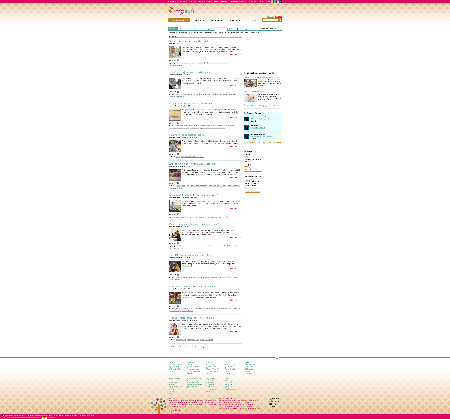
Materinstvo (172, 32)
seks (178, 279)
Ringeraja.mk (256, 408)
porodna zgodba (181, 186)
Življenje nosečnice (193, 370)
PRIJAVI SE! (270, 17)
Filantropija (209, 391)
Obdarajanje (210, 384)
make (226, 63)
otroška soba (183, 128)
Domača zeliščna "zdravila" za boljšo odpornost (193, 286)
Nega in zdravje (195, 29)
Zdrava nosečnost (193, 366)
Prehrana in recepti (250, 364)
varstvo (192, 217)
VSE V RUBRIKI (251, 105)
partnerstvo (209, 277)
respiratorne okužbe (182, 217)
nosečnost (205, 94)
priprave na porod (196, 246)
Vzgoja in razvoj (230, 364)
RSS (273, 407)
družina (190, 311)
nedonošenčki (231, 186)
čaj (239, 308)
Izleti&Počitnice (224, 1)
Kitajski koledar (192, 386)
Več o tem (51, 418)
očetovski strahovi (182, 94)
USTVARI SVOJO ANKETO (252, 192)
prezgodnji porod (192, 186)
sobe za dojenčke (219, 128)
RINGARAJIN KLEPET (266, 29)
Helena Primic (177, 75)
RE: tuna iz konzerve (258, 128)
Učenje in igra (229, 366)
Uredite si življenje (174, 366)
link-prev (184, 347)
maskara (221, 63)
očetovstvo (224, 94)
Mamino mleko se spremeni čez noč (187, 135)
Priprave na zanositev (175, 364)
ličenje (203, 63)
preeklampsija (202, 186)
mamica (188, 63)
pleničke (225, 125)
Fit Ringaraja (248, 373)
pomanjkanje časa (176, 65)
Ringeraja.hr (250, 404)
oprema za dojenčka (182, 125)
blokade (230, 246)
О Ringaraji (228, 381)
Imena (277, 29)
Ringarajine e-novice (194, 388)
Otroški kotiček (252, 1)
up (217, 63)
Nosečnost (217, 20)
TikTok (274, 404)
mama (183, 63)
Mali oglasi (172, 391)
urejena (178, 63)
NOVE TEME (251, 142)
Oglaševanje (229, 386)
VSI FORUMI (277, 142)
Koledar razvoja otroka (194, 384)
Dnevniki (171, 384)
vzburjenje (184, 277)
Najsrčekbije (210, 383)
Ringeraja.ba (248, 402)
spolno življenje (193, 277)
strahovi (224, 246)
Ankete (171, 393)
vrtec (196, 217)
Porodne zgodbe (178, 166)
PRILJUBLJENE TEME (264, 142)
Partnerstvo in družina (194, 371)
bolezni (227, 217)
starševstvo (174, 96)
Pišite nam (228, 383)
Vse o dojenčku (184, 29)
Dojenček (254, 121)
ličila (207, 63)
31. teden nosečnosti (176, 188)
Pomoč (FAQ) (229, 384)
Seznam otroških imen (176, 386)
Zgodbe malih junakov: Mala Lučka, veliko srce (193, 164)
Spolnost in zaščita (236, 32)
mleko (202, 157)
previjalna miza (194, 125)
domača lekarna (232, 308)
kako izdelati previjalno (207, 125)
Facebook (275, 399)
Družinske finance (249, 370)
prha (210, 63)
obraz (214, 63)
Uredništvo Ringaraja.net (181, 137)
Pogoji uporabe (230, 388)
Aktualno (254, 29)
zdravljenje (179, 308)
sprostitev (205, 246)
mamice (193, 63)
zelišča (185, 311)
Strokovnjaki (192, 1)
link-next (203, 347)
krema (199, 63)
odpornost (223, 308)
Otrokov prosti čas (230, 370)
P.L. (174, 43)
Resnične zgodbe (174, 370)
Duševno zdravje (182, 32)
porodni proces (181, 246)
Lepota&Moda (234, 1)
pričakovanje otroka (206, 340)
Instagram (275, 401)
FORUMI (276, 105)
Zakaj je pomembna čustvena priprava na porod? (194, 224)
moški (190, 94)
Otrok (253, 20)
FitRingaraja (242, 1)
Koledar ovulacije (193, 381)
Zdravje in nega (230, 368)
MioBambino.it (253, 401)
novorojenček (197, 94)
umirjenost (181, 248)
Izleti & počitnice (249, 366)
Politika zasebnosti (231, 390)
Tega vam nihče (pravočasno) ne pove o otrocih (193, 318)
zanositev (216, 277)
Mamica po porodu (221, 29)
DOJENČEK (172, 29)
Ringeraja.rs (248, 406)
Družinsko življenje (234, 29)
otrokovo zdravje (204, 308)
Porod (189, 368)
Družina (227, 371)
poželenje (201, 277)
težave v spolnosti (233, 277)
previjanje (218, 125)
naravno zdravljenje (176, 311)
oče (210, 94)
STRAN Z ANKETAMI (252, 188)
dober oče (181, 96)
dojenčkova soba (193, 128)
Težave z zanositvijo (175, 368)
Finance (216, 1)
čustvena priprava (215, 246)
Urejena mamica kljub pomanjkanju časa (189, 41)
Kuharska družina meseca (214, 388)
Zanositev (199, 20)
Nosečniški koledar (193, 383)
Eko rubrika (247, 371)
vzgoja (189, 340)
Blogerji (185, 1)
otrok (212, 308)
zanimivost (190, 157)
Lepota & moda (248, 368)
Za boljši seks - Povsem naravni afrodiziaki (190, 255)
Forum (171, 381)
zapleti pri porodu (220, 186)
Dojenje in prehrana (208, 29)
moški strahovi (233, 94)
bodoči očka (216, 94)
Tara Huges (173, 248)
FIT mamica (200, 32)
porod (238, 186)
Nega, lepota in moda (211, 32)
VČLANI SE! (278, 17)
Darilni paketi (201, 1)
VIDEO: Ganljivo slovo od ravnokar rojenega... (262, 77)
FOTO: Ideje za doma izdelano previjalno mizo (192, 103)
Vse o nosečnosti (192, 364)
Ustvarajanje (210, 386)
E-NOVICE (261, 1)
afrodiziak (173, 279)
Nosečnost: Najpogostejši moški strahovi (189, 72)
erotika (178, 277)
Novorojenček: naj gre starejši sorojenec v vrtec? (193, 195)
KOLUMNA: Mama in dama (251, 32)
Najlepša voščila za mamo (254, 92)
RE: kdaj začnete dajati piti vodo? (262, 136)
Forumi (180, 1)
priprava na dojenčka (207, 128)
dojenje (178, 157)
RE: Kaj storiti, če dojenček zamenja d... (264, 119)
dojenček (231, 125)
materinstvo (203, 217)
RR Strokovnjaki (211, 390)
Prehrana (209, 1)
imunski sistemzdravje (190, 308)
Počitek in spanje (224, 32)
